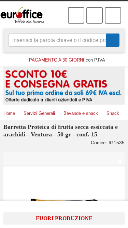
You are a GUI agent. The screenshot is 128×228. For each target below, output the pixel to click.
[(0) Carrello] (94, 15)
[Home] (26, 15)
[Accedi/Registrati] (76, 15)
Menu (113, 15)
